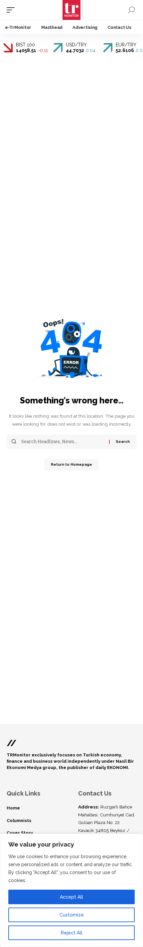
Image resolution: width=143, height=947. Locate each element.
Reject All (71, 932)
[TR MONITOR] (72, 10)
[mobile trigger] (12, 10)
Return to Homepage (71, 464)
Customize (72, 914)
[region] (71, 890)
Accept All (71, 897)
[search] (131, 10)
